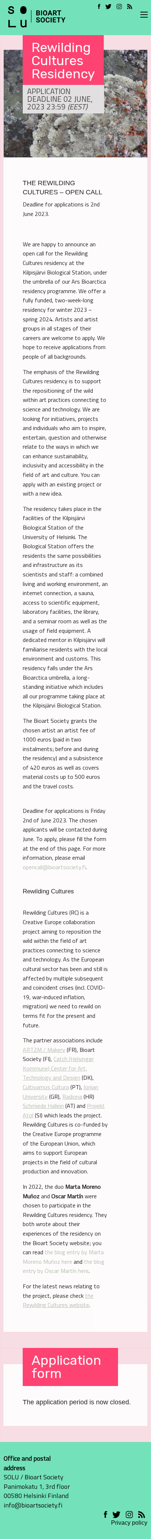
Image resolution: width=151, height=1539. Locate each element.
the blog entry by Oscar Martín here (63, 1266)
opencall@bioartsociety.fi (54, 867)
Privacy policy (129, 1523)
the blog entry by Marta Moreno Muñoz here (63, 1257)
